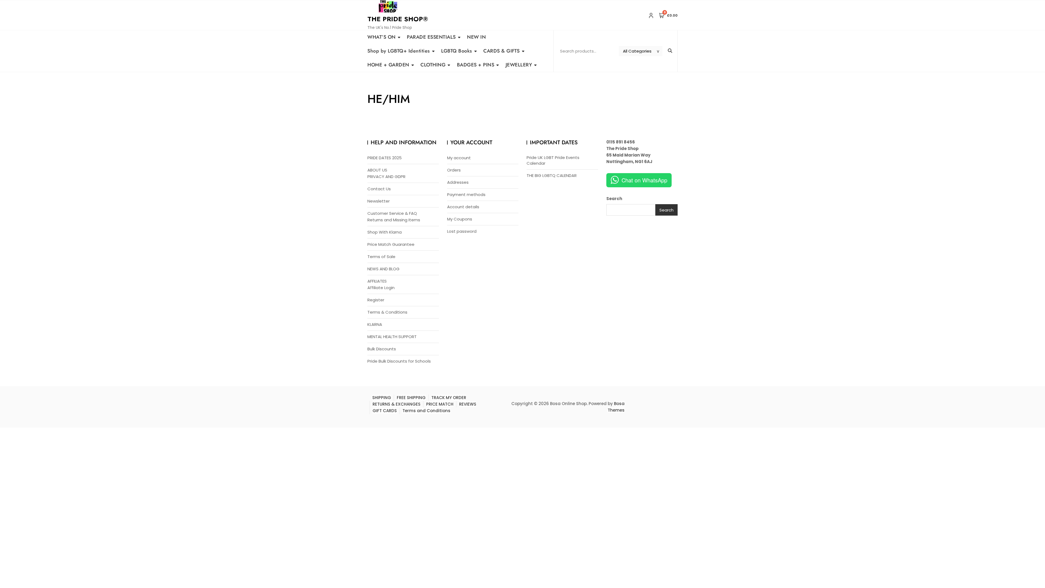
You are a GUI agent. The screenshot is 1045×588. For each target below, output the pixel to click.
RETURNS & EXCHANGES (396, 404)
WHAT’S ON (381, 37)
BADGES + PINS (475, 64)
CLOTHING (432, 64)
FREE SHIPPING (411, 397)
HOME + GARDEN (388, 64)
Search (614, 198)
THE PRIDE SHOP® (397, 19)
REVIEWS (467, 404)
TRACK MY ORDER (448, 397)
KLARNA (374, 324)
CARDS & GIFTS (501, 50)
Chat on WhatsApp (644, 180)
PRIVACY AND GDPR (386, 176)
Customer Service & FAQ (392, 213)
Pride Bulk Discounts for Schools (399, 361)
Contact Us (379, 189)
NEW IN (476, 37)
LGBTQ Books (456, 50)
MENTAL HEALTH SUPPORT (392, 336)
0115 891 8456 (620, 142)
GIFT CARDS (385, 411)
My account (459, 158)
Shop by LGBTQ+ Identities (398, 50)
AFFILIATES (377, 281)
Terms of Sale (381, 256)
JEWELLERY (519, 64)
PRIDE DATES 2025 (384, 158)
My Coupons (459, 219)
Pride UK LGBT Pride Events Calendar (553, 160)
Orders (454, 170)
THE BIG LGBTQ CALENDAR (552, 175)
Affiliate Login (381, 287)
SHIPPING (381, 397)
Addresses (458, 182)
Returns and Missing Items (393, 220)
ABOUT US (377, 170)
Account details (463, 207)
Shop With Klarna (384, 232)
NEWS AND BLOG (383, 269)
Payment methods (466, 194)
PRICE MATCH (439, 404)
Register (375, 300)
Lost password (462, 231)
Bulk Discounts (381, 349)
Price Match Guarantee (390, 244)
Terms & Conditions (387, 312)
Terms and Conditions (426, 411)
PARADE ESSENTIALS (431, 37)
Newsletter (378, 201)
